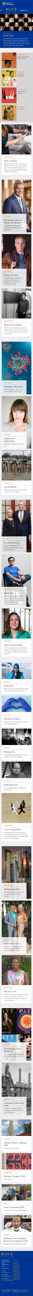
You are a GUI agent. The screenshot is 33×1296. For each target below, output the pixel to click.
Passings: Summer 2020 (14, 1176)
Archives (15, 1260)
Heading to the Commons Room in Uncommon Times (16, 1239)
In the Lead (8, 35)
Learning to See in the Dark (14, 1104)
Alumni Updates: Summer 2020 (15, 1144)
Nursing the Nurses (12, 718)
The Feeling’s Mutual (22, 92)
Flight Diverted (10, 784)
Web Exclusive (8, 483)
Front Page (7, 641)
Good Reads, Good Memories (12, 1050)
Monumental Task (12, 889)
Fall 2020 (15, 1264)
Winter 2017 (16, 1277)
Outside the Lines (12, 542)
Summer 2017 (16, 1276)
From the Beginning (21, 75)
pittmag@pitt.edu (6, 1272)
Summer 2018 (16, 1273)
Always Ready (10, 486)
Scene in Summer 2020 (14, 1207)
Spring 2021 (16, 1262)
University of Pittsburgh (15, 3)
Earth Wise (9, 685)
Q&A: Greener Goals (13, 644)
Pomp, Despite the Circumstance (23, 57)
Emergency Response (13, 386)
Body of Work (10, 160)
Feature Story (7, 33)
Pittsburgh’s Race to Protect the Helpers (13, 221)
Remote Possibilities (13, 324)
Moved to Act (10, 991)
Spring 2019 (16, 1270)
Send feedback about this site (19, 1292)
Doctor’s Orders (11, 275)
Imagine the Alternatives (9, 439)
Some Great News (12, 943)
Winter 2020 (16, 1267)
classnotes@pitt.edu (7, 1276)
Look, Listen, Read (12, 829)
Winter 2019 (16, 1271)
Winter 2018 (16, 1274)
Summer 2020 (16, 1265)
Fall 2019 (15, 1268)
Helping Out (9, 751)
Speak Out (8, 593)
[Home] (11, 10)
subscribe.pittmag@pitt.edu (9, 1280)
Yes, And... (21, 109)
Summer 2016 (16, 1279)
